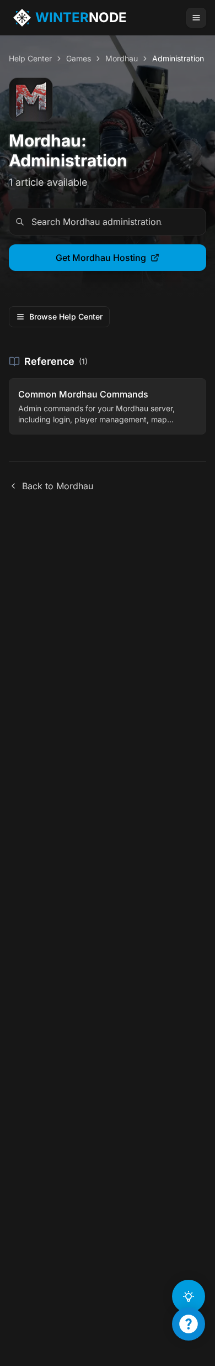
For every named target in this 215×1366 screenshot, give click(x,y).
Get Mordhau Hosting (101, 257)
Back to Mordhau (57, 485)
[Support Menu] (188, 1324)
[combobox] (107, 221)
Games (78, 58)
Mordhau (121, 58)
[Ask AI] (188, 1296)
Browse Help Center (66, 316)
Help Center (30, 58)
